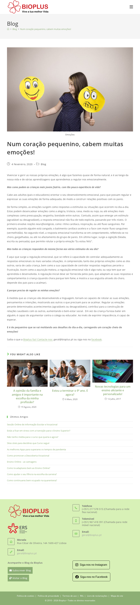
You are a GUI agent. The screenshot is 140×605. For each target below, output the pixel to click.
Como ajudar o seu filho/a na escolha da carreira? (32, 474)
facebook (96, 339)
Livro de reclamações (97, 595)
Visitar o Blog (19, 578)
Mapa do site (117, 595)
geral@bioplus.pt (27, 553)
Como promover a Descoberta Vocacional (28, 455)
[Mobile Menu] (131, 6)
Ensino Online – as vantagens (22, 461)
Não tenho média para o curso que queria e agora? (32, 436)
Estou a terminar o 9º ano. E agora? (70, 392)
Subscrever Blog (21, 570)
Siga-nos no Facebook (94, 576)
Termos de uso (69, 595)
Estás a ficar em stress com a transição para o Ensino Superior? (38, 430)
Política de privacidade (48, 595)
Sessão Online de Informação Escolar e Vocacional (32, 424)
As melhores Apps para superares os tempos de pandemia (36, 449)
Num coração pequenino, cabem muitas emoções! (45, 29)
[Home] (8, 29)
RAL (82, 595)
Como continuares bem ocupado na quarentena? (32, 480)
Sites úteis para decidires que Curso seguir (28, 443)
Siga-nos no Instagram (93, 564)
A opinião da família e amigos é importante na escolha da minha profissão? (27, 396)
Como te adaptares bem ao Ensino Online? (28, 468)
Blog (43, 164)
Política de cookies (25, 595)
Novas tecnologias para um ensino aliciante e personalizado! (112, 390)
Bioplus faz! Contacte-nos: (38, 339)
